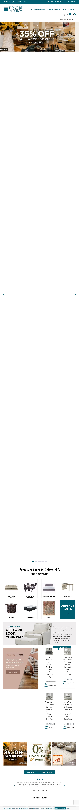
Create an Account (71, 19)
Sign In (63, 19)
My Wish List (70, 14)
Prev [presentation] (64, 786)
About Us (57, 9)
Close (63, 808)
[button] (33, 561)
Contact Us (71, 9)
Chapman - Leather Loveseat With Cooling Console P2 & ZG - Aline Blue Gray (49, 667)
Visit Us (64, 9)
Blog (30, 9)
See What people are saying (39, 772)
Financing (50, 9)
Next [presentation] (14, 786)
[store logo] (15, 9)
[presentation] (3, 294)
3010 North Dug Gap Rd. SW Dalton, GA (15, 1)
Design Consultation (39, 9)
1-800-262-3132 (70, 1)
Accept (58, 808)
